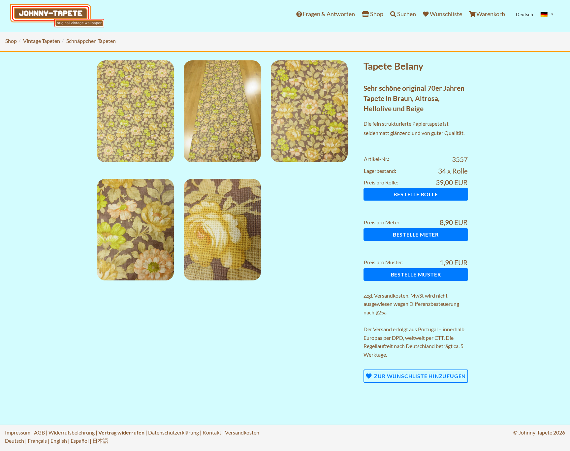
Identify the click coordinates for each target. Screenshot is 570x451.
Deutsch (14, 440)
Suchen (406, 14)
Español (80, 440)
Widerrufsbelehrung (71, 432)
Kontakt (212, 432)
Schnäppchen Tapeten (91, 41)
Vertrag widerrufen (121, 432)
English (58, 440)
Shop (376, 14)
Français (37, 440)
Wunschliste (445, 14)
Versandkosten (391, 295)
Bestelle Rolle (416, 194)
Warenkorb (490, 14)
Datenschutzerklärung (173, 432)
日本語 (100, 440)
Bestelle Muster (416, 274)
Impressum (17, 432)
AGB (39, 432)
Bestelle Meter (416, 234)
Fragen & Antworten (328, 14)
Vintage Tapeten (41, 41)
